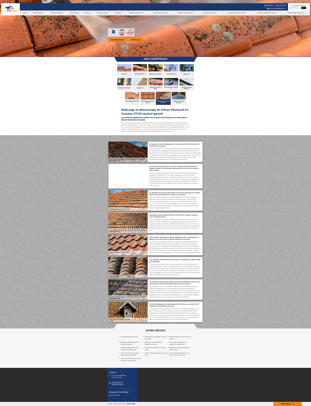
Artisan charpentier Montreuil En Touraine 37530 (156, 354)
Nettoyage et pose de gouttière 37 (185, 12)
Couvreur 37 (25, 12)
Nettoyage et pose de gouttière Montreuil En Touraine (156, 338)
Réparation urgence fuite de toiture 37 (237, 12)
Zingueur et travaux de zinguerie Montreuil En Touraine (153, 343)
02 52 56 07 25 (270, 5)
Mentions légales (131, 404)
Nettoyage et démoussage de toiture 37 (267, 12)
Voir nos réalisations (117, 40)
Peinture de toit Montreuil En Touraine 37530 (155, 349)
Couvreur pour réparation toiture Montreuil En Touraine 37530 (178, 343)
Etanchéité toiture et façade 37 (160, 12)
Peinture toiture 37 (74, 12)
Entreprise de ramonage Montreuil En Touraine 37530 (179, 349)
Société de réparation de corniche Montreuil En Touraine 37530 (129, 349)
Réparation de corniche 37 (57, 12)
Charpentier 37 (118, 12)
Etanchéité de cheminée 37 (103, 12)
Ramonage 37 (87, 12)
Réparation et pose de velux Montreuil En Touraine (180, 338)
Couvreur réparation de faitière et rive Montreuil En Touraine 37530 (179, 354)
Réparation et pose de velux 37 (210, 12)
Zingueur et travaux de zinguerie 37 (296, 12)
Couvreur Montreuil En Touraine (129, 337)
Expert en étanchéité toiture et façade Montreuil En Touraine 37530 (131, 359)
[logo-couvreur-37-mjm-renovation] (10, 8)
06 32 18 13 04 (281, 5)
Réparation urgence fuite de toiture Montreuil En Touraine (130, 343)
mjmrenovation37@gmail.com (277, 8)
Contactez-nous (136, 40)
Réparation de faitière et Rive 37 (136, 12)
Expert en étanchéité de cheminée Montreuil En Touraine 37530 (130, 354)
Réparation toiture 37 (38, 12)
